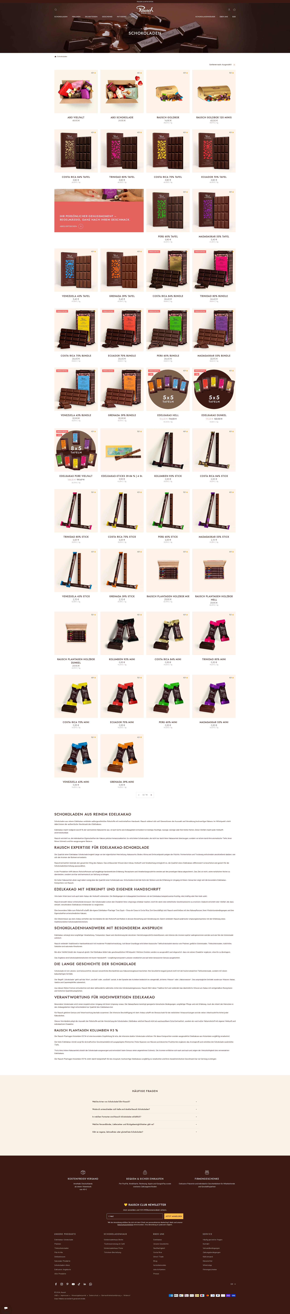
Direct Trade (158, 1256)
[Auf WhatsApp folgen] (90, 1284)
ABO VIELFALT (76, 117)
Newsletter (208, 1261)
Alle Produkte (60, 1273)
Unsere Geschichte (161, 1244)
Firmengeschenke (210, 1269)
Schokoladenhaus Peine (113, 1248)
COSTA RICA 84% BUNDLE (168, 296)
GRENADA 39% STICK (122, 596)
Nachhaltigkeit (159, 1248)
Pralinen (76, 17)
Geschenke (107, 17)
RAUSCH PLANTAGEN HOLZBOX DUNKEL (76, 661)
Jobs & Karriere (159, 1269)
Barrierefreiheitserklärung (111, 1295)
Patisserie (121, 17)
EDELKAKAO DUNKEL (214, 415)
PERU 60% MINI (168, 722)
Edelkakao (157, 1239)
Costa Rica (157, 1252)
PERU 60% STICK (168, 537)
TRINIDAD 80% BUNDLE (214, 296)
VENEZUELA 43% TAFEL (76, 296)
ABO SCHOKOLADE (122, 117)
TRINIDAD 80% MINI (214, 659)
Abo (133, 17)
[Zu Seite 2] (151, 795)
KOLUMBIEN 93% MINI (122, 659)
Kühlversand (208, 1256)
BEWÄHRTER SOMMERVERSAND (145, 2)
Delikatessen (91, 17)
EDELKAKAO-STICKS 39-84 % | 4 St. (122, 476)
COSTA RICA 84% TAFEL (76, 177)
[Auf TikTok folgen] (79, 1284)
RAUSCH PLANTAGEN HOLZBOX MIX (168, 596)
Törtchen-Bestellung (112, 1252)
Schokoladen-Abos (62, 1265)
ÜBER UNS (224, 17)
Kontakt (206, 1244)
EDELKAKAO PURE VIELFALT (76, 476)
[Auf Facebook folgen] (55, 1284)
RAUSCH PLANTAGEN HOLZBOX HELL (214, 598)
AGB (56, 1295)
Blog (155, 1261)
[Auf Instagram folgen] (61, 1284)
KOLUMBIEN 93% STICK (168, 476)
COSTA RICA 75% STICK (122, 537)
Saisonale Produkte (62, 1261)
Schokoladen (61, 17)
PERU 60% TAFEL (168, 236)
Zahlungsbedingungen (211, 1252)
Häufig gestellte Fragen (212, 1239)
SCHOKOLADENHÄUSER (205, 17)
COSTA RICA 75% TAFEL (168, 177)
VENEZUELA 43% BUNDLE (76, 415)
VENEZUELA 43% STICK (76, 596)
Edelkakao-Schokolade (63, 1239)
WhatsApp (207, 1265)
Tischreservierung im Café (114, 1244)
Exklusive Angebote (62, 1269)
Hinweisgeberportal (79, 1295)
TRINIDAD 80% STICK (76, 537)
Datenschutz (94, 1295)
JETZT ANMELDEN (174, 1216)
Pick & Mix (58, 1252)
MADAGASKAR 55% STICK (214, 537)
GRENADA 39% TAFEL (122, 296)
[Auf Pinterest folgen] (67, 1284)
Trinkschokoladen (61, 1248)
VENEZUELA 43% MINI (76, 782)
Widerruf (126, 1295)
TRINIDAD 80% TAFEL (122, 177)
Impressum (65, 1295)
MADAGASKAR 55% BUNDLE (214, 355)
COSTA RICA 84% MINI (168, 659)
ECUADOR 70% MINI (122, 722)
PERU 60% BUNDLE (168, 355)
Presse (156, 1273)
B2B (234, 17)
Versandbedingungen (211, 1248)
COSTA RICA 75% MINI (76, 722)
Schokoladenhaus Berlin (113, 1239)
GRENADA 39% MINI (122, 782)
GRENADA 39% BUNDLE (122, 415)
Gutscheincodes (159, 1265)
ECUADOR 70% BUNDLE (122, 355)
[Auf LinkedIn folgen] (84, 1284)
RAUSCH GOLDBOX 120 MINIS (214, 117)
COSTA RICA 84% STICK (214, 476)
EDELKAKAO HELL (168, 415)
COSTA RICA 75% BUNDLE (76, 355)
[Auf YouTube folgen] (73, 1284)
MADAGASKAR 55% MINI (214, 722)
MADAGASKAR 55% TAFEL (214, 236)
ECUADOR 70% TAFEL (214, 177)
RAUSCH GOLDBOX (168, 117)
